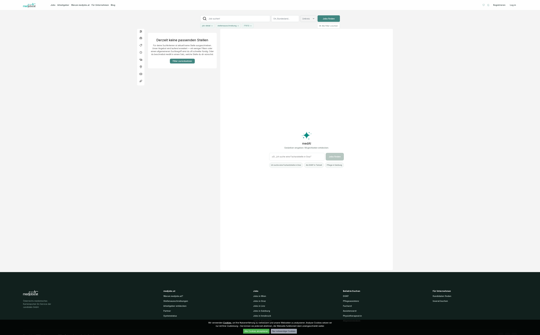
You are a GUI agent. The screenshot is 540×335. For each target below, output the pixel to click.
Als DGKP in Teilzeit (314, 165)
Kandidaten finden (442, 296)
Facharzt (347, 306)
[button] (140, 31)
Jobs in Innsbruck (262, 316)
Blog (113, 5)
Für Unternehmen (100, 5)
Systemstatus (170, 316)
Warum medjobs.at (80, 5)
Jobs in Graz (259, 301)
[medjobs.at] (34, 5)
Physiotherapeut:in (352, 316)
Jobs (52, 5)
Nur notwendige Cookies (283, 331)
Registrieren (499, 5)
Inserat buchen (440, 301)
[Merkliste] (484, 5)
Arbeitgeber (63, 5)
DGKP (346, 296)
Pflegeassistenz (351, 301)
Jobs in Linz (259, 306)
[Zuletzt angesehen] (488, 5)
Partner (167, 311)
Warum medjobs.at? (173, 296)
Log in (513, 5)
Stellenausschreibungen (175, 301)
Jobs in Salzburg (261, 311)
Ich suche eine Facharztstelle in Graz (286, 165)
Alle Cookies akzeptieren (256, 331)
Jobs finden (329, 18)
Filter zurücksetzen (182, 61)
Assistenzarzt (349, 311)
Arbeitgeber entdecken (174, 306)
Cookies (227, 322)
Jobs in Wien (259, 296)
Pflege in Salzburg (334, 165)
